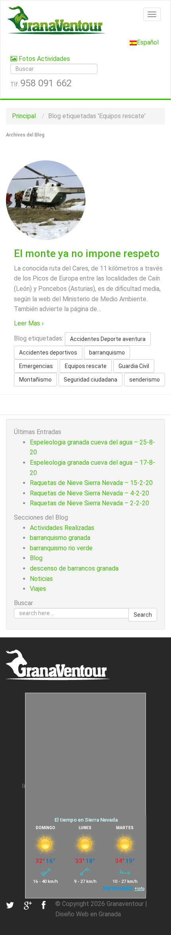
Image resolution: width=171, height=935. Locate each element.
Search (143, 615)
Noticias (41, 578)
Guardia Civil (134, 366)
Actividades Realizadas (62, 528)
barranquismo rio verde (61, 548)
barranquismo (107, 352)
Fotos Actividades (43, 58)
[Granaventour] (85, 19)
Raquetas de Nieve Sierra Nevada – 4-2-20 (89, 493)
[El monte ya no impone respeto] (46, 199)
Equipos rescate (86, 366)
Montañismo (35, 379)
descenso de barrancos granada (74, 568)
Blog (36, 558)
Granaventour (125, 904)
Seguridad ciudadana (90, 379)
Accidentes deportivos (48, 352)
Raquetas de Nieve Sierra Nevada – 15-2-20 (91, 483)
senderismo (144, 379)
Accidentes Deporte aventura (108, 339)
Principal (24, 116)
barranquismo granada (60, 538)
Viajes (38, 588)
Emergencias (36, 366)
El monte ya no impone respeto (86, 253)
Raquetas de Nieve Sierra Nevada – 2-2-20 (89, 503)
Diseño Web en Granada (88, 914)
